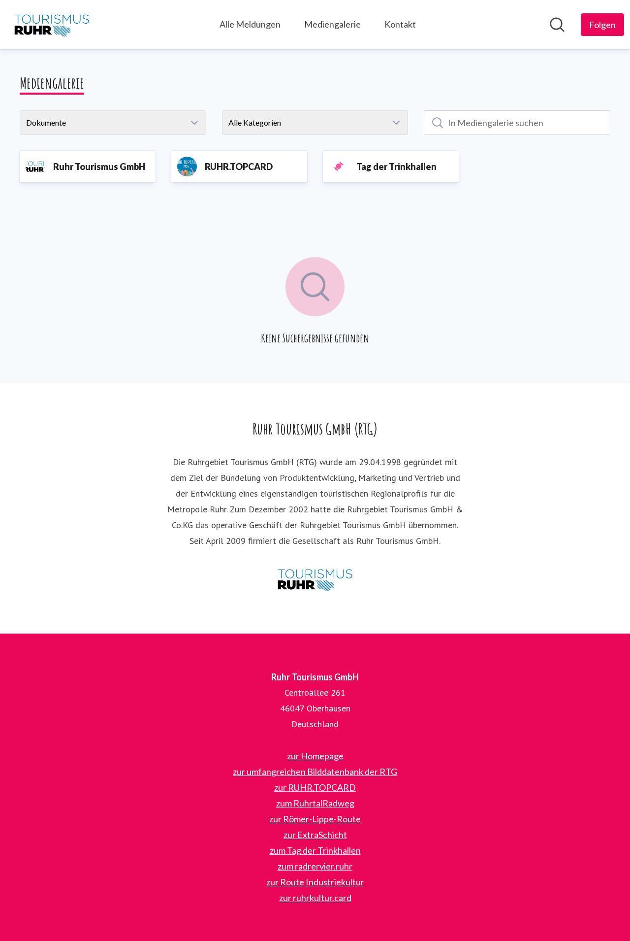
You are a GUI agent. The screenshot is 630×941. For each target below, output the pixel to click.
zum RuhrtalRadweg (315, 803)
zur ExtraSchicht (315, 834)
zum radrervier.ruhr (315, 866)
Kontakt (400, 24)
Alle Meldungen (250, 24)
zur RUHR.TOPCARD (315, 787)
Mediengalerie (332, 24)
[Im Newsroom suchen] (557, 25)
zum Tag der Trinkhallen (315, 850)
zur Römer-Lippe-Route (315, 818)
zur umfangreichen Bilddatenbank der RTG (315, 771)
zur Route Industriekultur (315, 881)
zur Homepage (315, 755)
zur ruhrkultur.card (315, 897)
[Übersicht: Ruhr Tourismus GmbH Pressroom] (51, 24)
